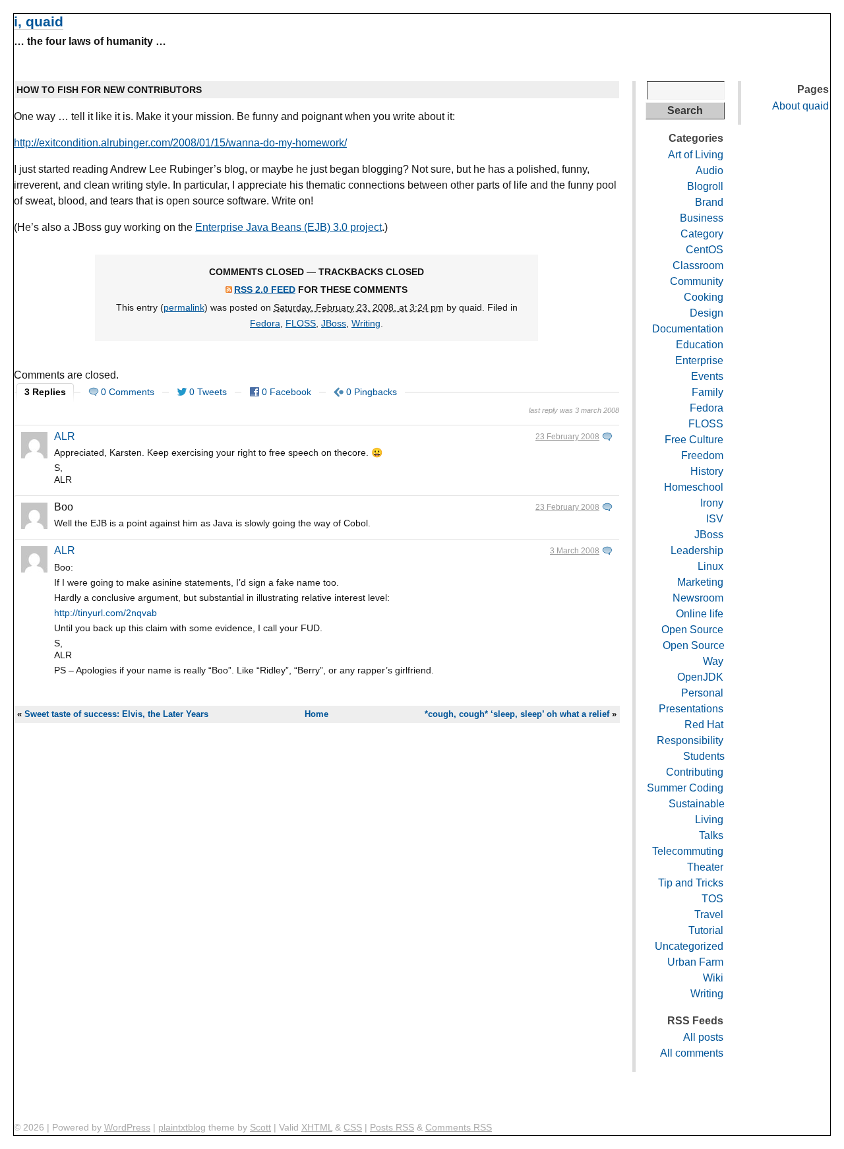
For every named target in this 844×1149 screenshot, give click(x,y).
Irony (711, 503)
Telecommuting (687, 851)
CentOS (704, 249)
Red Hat (703, 724)
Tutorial (705, 930)
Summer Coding (685, 787)
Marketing (700, 582)
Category (701, 233)
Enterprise (699, 360)
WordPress (127, 1127)
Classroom (698, 265)
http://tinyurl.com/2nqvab (105, 612)
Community (696, 281)
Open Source (692, 629)
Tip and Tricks (690, 882)
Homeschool (693, 487)
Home (316, 714)
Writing (365, 323)
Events (707, 376)
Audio (709, 170)
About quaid (800, 105)
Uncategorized (689, 946)
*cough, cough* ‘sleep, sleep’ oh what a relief (517, 714)
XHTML (316, 1127)
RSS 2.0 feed (264, 289)
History (706, 471)
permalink (184, 307)
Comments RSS (458, 1127)
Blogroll (705, 186)
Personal (702, 693)
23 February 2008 (567, 436)
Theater (705, 867)
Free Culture (694, 439)
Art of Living (695, 154)
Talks (711, 835)
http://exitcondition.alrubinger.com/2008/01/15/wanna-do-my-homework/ (180, 142)
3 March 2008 (574, 550)
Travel (708, 914)
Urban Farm (695, 962)
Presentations (691, 708)
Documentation (687, 328)
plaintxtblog (182, 1127)
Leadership (697, 550)
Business (701, 218)
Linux (710, 566)
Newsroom (698, 598)
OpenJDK (700, 677)
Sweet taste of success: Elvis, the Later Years (116, 714)
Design (706, 313)
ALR (64, 436)
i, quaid (38, 21)
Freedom (702, 455)
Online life (699, 613)
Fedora (265, 323)
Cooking (703, 297)
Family (707, 392)
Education (699, 344)
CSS (353, 1127)
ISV (714, 518)
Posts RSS (392, 1127)
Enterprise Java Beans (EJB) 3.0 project (288, 227)
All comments (691, 1053)
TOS (712, 898)
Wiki (713, 977)
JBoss (333, 323)
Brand (709, 202)
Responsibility (690, 740)
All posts (703, 1037)
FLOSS (301, 323)
